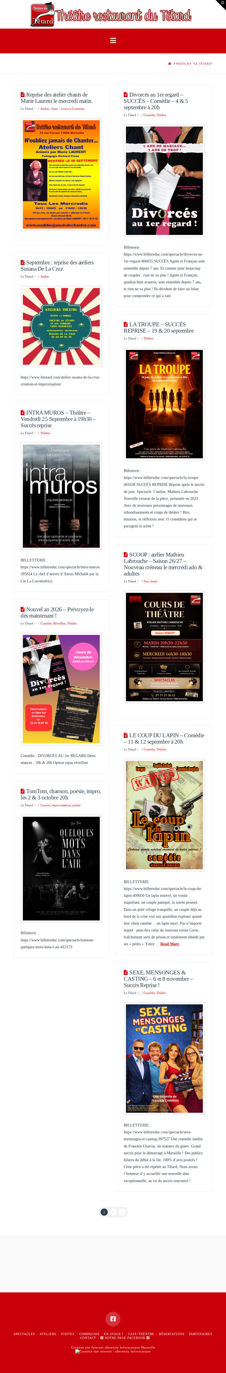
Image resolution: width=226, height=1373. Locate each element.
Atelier (45, 108)
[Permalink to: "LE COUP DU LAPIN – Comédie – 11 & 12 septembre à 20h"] (164, 815)
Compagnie (89, 1334)
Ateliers (48, 1334)
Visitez (68, 1334)
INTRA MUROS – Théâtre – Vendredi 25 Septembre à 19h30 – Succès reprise (58, 419)
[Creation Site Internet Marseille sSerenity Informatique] (113, 1351)
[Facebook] (113, 1319)
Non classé (150, 581)
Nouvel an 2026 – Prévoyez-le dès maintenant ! (57, 612)
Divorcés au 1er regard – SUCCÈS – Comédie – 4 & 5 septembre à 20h (156, 101)
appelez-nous (104, 1267)
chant (54, 108)
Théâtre (161, 115)
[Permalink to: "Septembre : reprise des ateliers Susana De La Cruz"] (61, 326)
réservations (76, 1267)
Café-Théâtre (141, 1334)
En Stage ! (113, 1334)
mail (159, 1267)
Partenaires (200, 1334)
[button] (113, 40)
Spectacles (24, 1334)
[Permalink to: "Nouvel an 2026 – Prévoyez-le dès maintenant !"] (61, 689)
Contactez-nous (113, 1284)
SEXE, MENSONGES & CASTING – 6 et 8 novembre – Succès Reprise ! (158, 978)
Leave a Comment (72, 108)
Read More (169, 944)
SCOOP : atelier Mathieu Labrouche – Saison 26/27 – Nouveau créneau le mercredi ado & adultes (163, 564)
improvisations (61, 805)
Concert (45, 805)
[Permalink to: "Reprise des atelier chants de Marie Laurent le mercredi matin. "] (61, 174)
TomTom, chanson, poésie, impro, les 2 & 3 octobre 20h (61, 794)
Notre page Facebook (125, 1337)
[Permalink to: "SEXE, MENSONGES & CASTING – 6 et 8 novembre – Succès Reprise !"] (164, 1058)
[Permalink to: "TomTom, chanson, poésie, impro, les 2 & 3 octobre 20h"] (61, 868)
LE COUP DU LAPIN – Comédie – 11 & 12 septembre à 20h (164, 738)
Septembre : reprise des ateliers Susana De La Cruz (57, 265)
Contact (88, 1337)
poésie (76, 805)
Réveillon (59, 623)
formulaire (51, 1276)
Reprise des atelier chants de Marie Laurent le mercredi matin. (57, 97)
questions (46, 1267)
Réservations (171, 1334)
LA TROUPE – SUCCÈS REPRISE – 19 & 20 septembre (158, 327)
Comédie (149, 115)
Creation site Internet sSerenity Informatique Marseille (113, 1347)
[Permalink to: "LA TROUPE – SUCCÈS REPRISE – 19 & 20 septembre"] (164, 404)
